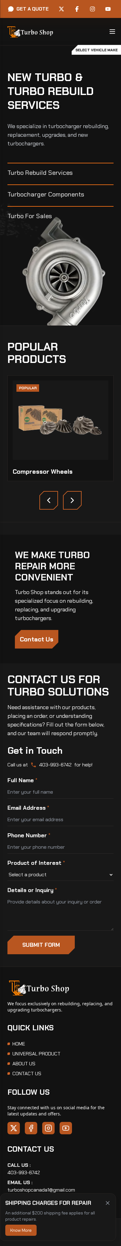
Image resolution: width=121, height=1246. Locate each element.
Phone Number (28, 835)
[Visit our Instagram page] (92, 9)
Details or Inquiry (32, 890)
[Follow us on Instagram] (48, 1128)
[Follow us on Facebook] (31, 1128)
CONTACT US (26, 1073)
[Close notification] (108, 1203)
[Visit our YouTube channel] (108, 9)
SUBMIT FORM (41, 945)
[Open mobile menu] (112, 31)
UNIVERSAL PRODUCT (36, 1053)
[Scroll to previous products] (48, 500)
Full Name (22, 780)
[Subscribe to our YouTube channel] (66, 1128)
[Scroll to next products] (72, 500)
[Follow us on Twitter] (13, 1128)
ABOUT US (23, 1063)
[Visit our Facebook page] (77, 9)
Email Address (28, 808)
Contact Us (36, 639)
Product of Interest (36, 863)
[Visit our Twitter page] (61, 9)
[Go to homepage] (30, 31)
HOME (18, 1044)
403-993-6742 (55, 764)
